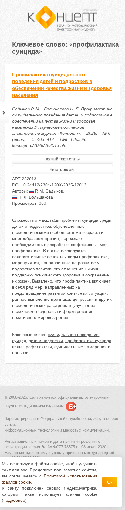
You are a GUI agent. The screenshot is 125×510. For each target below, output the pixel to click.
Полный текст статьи (62, 159)
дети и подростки (46, 340)
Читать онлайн (63, 170)
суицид (19, 340)
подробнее (14, 500)
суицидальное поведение (73, 334)
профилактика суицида (88, 340)
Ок (109, 482)
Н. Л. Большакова (35, 197)
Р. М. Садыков (48, 191)
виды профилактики (32, 346)
